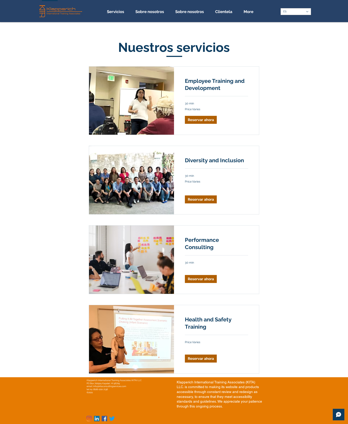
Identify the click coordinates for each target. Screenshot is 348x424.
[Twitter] (112, 418)
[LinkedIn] (97, 418)
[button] (201, 120)
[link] (216, 84)
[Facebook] (104, 418)
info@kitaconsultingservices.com (109, 386)
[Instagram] (89, 418)
